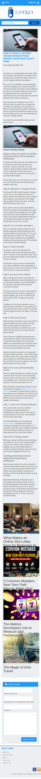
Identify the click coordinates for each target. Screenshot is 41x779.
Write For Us (7, 763)
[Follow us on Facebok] (34, 769)
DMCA (5, 757)
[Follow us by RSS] (39, 769)
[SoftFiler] (20, 12)
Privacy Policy (7, 755)
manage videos (8, 423)
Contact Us (6, 760)
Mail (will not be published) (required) (19, 702)
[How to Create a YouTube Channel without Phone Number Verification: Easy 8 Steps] (20, 136)
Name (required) (10, 694)
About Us (6, 752)
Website (7, 710)
